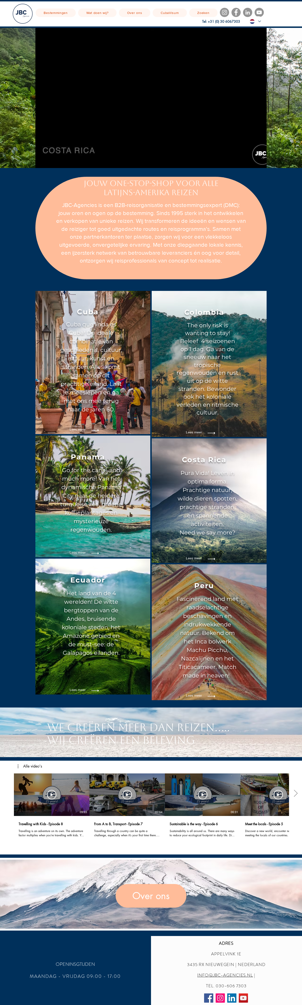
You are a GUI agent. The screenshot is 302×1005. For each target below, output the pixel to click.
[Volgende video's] (295, 793)
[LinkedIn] (247, 12)
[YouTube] (259, 12)
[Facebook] (236, 12)
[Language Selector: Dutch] (255, 21)
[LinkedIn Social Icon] (231, 998)
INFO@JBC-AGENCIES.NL (225, 975)
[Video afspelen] (51, 794)
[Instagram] (224, 12)
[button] (77, 552)
